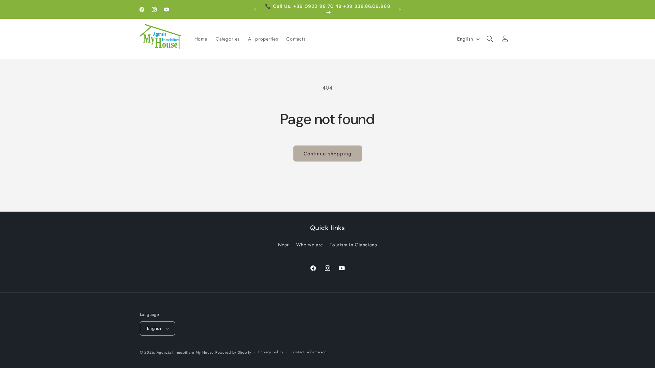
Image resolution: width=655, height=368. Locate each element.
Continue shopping (328, 153)
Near (283, 244)
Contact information (309, 352)
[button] (489, 38)
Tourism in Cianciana (353, 244)
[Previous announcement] (254, 9)
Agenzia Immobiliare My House (185, 352)
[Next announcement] (400, 9)
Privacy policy (270, 352)
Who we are (309, 244)
